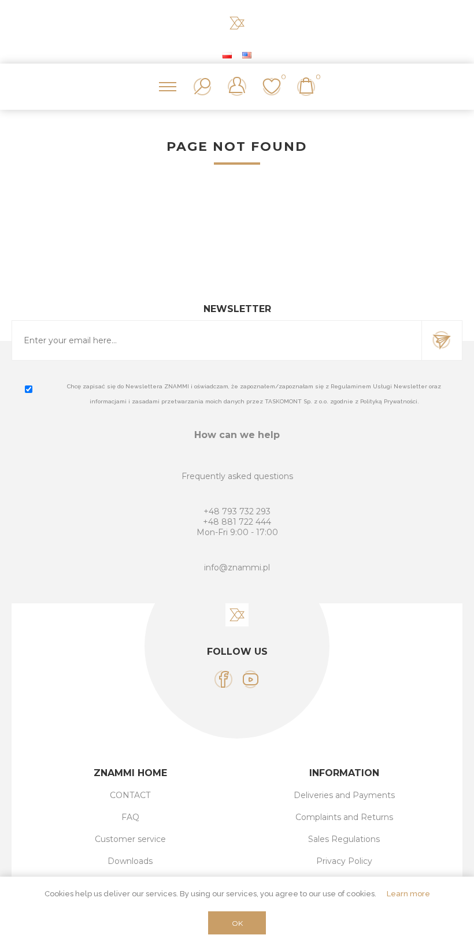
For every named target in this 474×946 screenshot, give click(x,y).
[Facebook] (223, 679)
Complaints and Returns (344, 817)
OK (237, 923)
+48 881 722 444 (237, 522)
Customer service (130, 839)
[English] (247, 55)
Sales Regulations (344, 839)
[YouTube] (250, 679)
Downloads (130, 861)
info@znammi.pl (237, 567)
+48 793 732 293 (237, 511)
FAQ (130, 817)
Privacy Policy (344, 861)
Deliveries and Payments (344, 795)
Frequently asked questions (237, 476)
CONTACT (130, 795)
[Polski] (227, 55)
